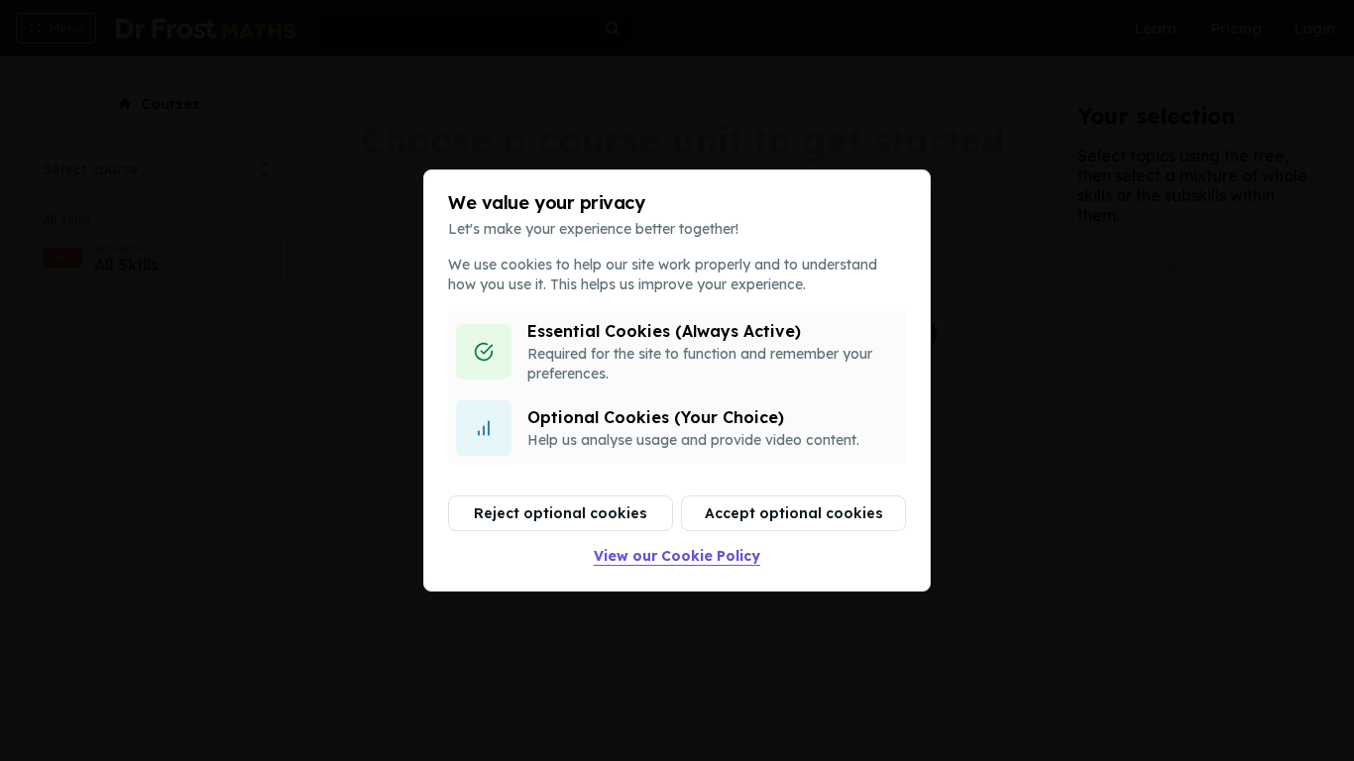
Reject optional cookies (560, 513)
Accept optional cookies (794, 513)
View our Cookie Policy (677, 556)
